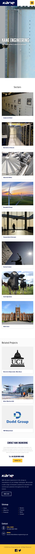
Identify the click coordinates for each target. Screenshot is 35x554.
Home (5, 508)
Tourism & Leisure (7, 267)
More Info (6, 494)
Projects (22, 510)
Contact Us (17, 460)
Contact (22, 514)
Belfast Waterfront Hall (8, 401)
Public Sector (6, 326)
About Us (6, 510)
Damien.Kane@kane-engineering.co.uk (17, 534)
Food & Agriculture (7, 296)
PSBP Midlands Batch (8, 430)
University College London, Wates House (12, 371)
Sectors (22, 508)
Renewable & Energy (8, 207)
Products (5, 512)
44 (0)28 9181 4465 (17, 456)
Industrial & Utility (7, 177)
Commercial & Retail (7, 117)
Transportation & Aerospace (9, 237)
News (21, 512)
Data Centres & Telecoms (8, 147)
